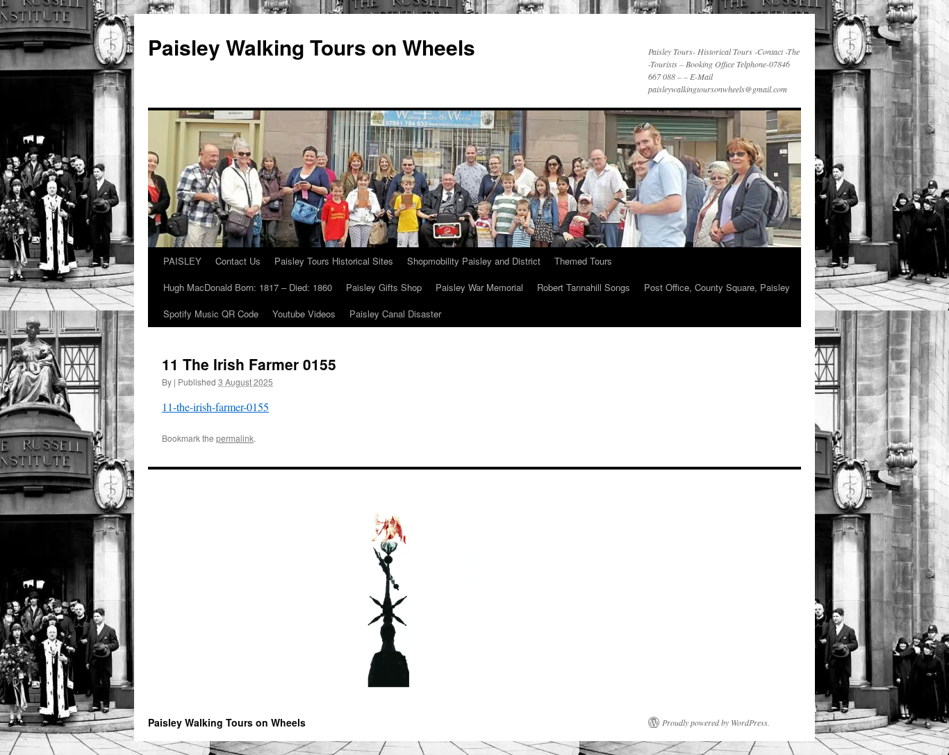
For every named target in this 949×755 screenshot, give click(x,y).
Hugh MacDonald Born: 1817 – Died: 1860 (247, 287)
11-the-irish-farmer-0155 (215, 406)
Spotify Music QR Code (210, 313)
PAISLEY (182, 260)
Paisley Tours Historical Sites (333, 260)
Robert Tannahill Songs (583, 287)
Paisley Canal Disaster (395, 313)
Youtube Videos (304, 313)
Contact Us (238, 260)
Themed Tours (583, 260)
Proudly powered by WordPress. (716, 722)
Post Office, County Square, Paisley (717, 287)
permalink (235, 438)
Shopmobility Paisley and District (473, 260)
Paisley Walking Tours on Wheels (311, 47)
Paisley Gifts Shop (384, 287)
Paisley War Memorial (479, 287)
